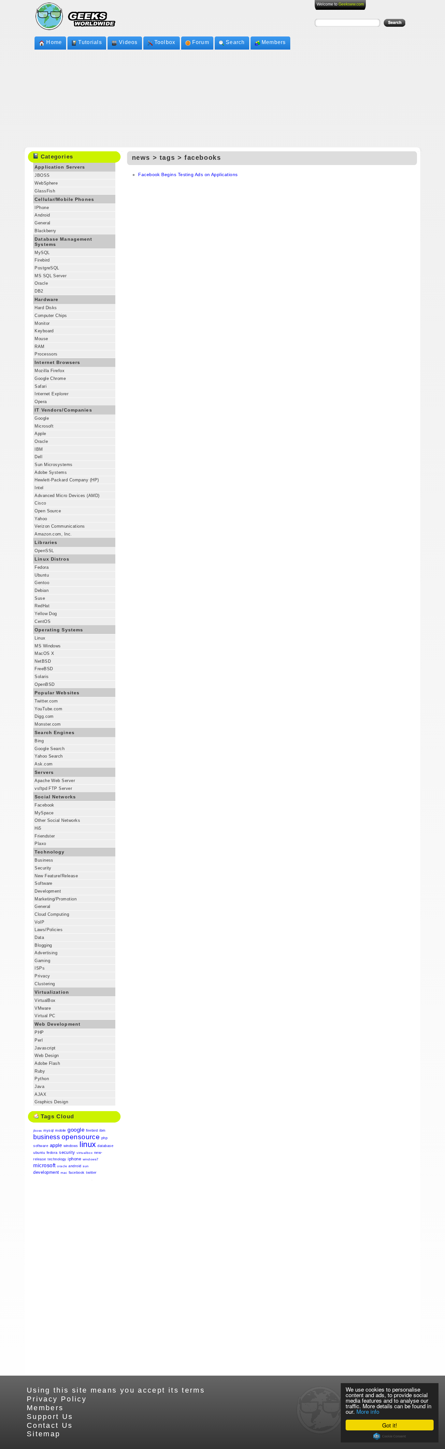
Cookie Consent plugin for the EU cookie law (389, 1436)
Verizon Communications (60, 526)
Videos (128, 42)
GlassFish (45, 191)
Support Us (50, 1416)
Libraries (46, 542)
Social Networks (55, 796)
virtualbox (85, 1153)
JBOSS (42, 175)
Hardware (46, 299)
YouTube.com (48, 708)
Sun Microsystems (54, 464)
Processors (46, 354)
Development (48, 891)
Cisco (40, 503)
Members (274, 42)
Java (39, 1086)
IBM (39, 449)
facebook (77, 1172)
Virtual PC (45, 1015)
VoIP (39, 922)
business (46, 1136)
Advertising (46, 952)
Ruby (40, 1071)
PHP (39, 1032)
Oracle (41, 283)
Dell (38, 456)
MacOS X (44, 653)
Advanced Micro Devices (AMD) (67, 495)
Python (42, 1078)
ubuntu (39, 1153)
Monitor (42, 323)
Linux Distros (52, 559)
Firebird (42, 260)
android (74, 1166)
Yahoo (41, 518)
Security (43, 868)
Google (42, 418)
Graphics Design (51, 1101)
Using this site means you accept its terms (116, 1390)
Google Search (50, 748)
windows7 (91, 1159)
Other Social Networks (57, 820)
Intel (39, 487)
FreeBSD (44, 668)
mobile (60, 1130)
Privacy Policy (57, 1399)
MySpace (44, 812)
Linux (40, 638)
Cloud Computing (52, 914)
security (67, 1152)
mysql (48, 1130)
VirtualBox (45, 1000)
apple (56, 1145)
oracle (62, 1166)
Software (43, 883)
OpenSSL (44, 550)
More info (367, 1411)
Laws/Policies (49, 929)
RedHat (42, 605)
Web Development (57, 1024)
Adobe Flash (47, 1063)
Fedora (42, 567)
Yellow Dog (46, 613)
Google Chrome (50, 378)
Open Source (48, 510)
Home (54, 42)
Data (39, 937)
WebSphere (46, 183)
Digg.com (44, 716)
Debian (42, 590)
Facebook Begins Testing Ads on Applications (188, 174)
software (40, 1146)
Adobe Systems (51, 472)
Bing (39, 740)
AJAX (40, 1094)
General (42, 222)
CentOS (42, 621)
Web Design (47, 1055)
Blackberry (45, 230)
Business (44, 860)
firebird (92, 1130)
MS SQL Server (50, 275)
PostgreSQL (47, 267)
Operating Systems (59, 629)
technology (57, 1159)
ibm (102, 1130)
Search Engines (55, 732)
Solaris (42, 676)
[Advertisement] (222, 98)
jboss (37, 1130)
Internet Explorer (51, 393)
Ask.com (43, 764)
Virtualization (52, 992)
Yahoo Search (49, 756)
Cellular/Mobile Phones (64, 199)
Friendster (45, 836)
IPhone (42, 207)
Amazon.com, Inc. (53, 534)
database (105, 1146)
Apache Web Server (55, 780)
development (46, 1172)
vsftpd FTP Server (53, 788)
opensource (81, 1136)
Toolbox (165, 42)
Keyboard (44, 330)
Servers (44, 772)
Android (42, 215)
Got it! (389, 1425)
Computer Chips (51, 315)
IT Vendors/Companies (63, 410)
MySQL (42, 252)
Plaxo (40, 843)
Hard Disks (46, 307)
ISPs (40, 968)
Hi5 (38, 828)
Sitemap (44, 1434)
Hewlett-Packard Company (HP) (67, 479)
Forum (200, 42)
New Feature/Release (56, 875)
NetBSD (43, 661)
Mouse (41, 338)
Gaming (42, 960)
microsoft (44, 1165)
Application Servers (60, 167)
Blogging (43, 945)
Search (235, 42)
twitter (91, 1172)
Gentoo (42, 582)
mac (64, 1172)
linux (87, 1144)
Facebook (44, 805)
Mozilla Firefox (50, 370)
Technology (50, 851)
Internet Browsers (57, 362)
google (75, 1130)
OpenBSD (44, 684)
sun (86, 1166)
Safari (41, 386)
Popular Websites (57, 692)
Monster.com (48, 724)
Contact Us (50, 1425)
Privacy (42, 976)
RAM (39, 346)
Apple (40, 433)
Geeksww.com (351, 4)
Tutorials (90, 42)
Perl (39, 1040)
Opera (41, 401)
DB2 (39, 291)
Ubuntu (42, 575)
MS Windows (48, 645)
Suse (40, 598)
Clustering (45, 983)
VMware (43, 1008)
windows (71, 1146)
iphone (74, 1158)
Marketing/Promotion (56, 899)
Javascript (45, 1048)
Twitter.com (46, 701)
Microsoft (44, 426)
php (104, 1138)
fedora (52, 1153)
